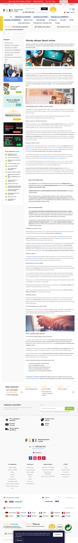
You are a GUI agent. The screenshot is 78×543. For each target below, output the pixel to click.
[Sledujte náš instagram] (35, 458)
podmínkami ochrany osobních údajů (61, 411)
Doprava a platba (27, 4)
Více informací (69, 497)
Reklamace (48, 4)
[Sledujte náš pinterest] (44, 458)
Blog (54, 4)
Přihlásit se (69, 408)
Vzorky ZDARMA (12, 467)
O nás (65, 467)
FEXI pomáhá (66, 476)
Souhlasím (58, 534)
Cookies (30, 479)
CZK (65, 4)
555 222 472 (29, 12)
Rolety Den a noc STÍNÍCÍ (11, 47)
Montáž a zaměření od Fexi (12, 486)
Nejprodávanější (9, 55)
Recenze (18, 4)
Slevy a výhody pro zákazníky (12, 483)
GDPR (30, 476)
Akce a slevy (30, 481)
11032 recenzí (14, 394)
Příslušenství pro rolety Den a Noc (13, 57)
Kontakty (60, 4)
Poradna (12, 472)
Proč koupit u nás (12, 479)
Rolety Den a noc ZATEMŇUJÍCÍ (13, 50)
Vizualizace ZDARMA (12, 469)
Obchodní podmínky (38, 4)
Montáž (12, 4)
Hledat (44, 8)
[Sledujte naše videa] (40, 458)
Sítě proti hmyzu (9, 43)
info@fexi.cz (38, 453)
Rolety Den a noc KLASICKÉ (12, 45)
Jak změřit (5, 4)
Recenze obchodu (66, 469)
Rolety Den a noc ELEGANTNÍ (12, 52)
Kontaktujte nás (30, 467)
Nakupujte (64, 1)
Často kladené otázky (12, 481)
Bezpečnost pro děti (65, 474)
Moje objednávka (30, 483)
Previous (22, 392)
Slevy (6, 59)
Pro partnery (65, 472)
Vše (6, 62)
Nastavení (19, 540)
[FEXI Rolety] (37, 440)
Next (73, 392)
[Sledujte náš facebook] (31, 458)
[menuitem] (11, 17)
